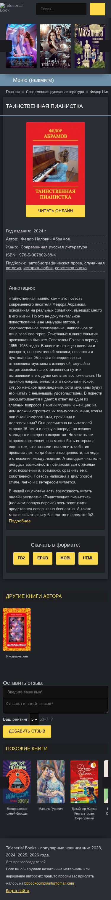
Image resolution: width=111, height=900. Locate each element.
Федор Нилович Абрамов (45, 239)
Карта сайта (17, 890)
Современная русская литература (54, 247)
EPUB (42, 558)
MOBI (65, 558)
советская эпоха (71, 267)
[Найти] (80, 9)
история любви (38, 267)
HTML (88, 558)
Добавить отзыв (27, 731)
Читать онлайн (55, 210)
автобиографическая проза (55, 263)
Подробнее (20, 520)
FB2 (21, 558)
